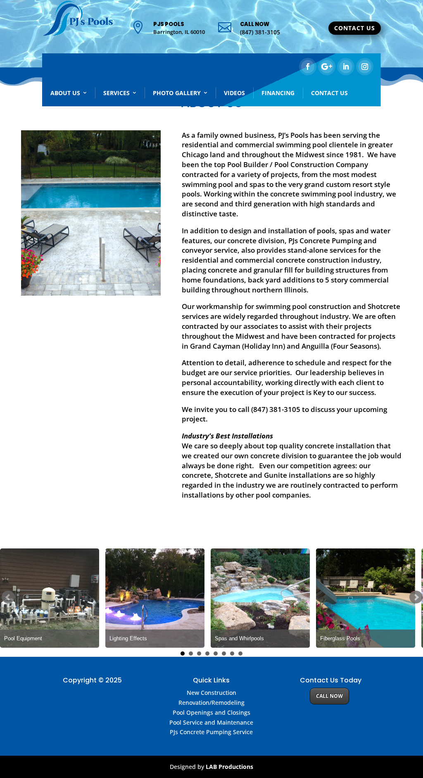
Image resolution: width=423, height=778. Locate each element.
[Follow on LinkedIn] (345, 66)
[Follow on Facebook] (307, 66)
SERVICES (116, 93)
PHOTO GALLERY (177, 93)
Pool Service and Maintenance (211, 722)
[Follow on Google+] (326, 66)
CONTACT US (354, 28)
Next (416, 597)
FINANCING (278, 93)
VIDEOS (234, 93)
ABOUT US (65, 93)
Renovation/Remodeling (211, 702)
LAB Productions (229, 767)
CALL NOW (329, 695)
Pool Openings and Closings (211, 712)
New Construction (211, 693)
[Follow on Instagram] (364, 66)
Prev (8, 597)
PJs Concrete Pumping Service (211, 732)
